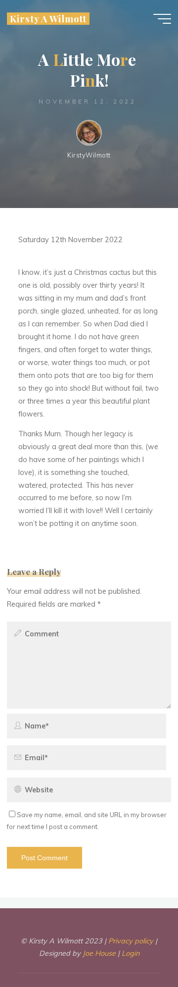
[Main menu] (162, 19)
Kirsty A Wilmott (48, 18)
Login (130, 953)
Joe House (100, 953)
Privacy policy (130, 940)
